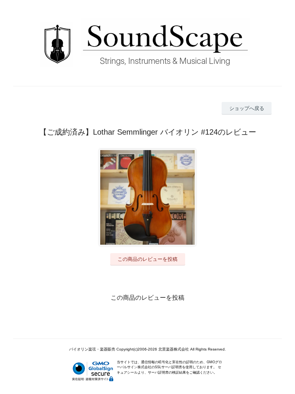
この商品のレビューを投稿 (147, 259)
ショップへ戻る (246, 108)
